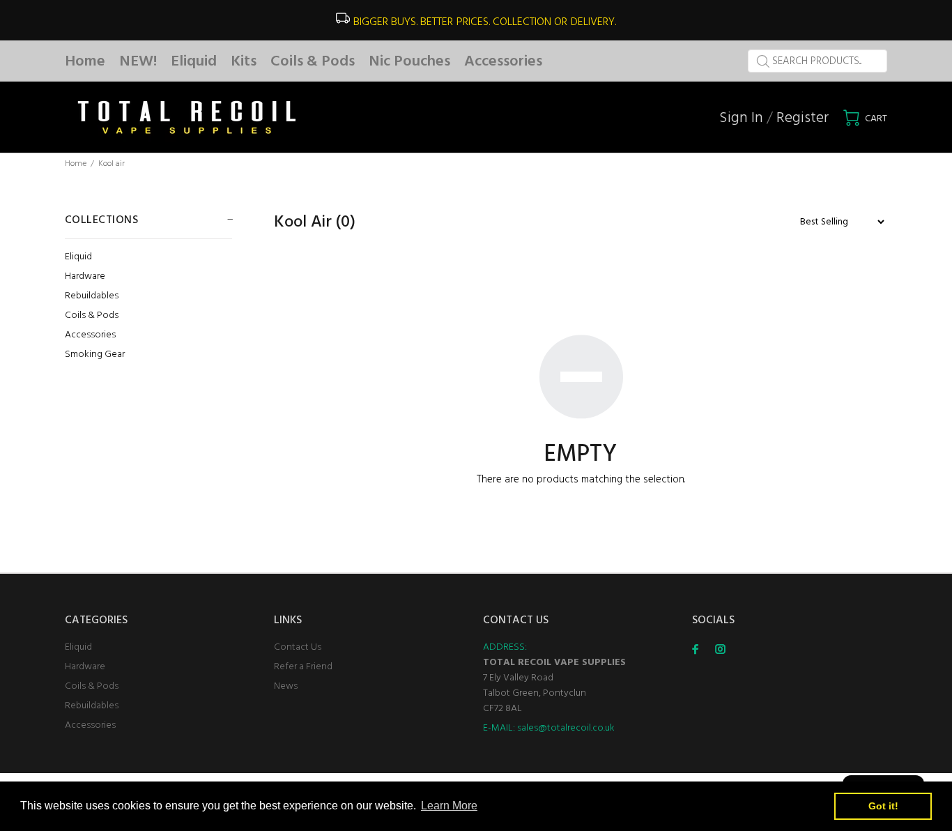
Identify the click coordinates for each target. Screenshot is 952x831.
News (286, 686)
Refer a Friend (303, 667)
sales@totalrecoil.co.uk (566, 728)
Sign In (741, 118)
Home (75, 164)
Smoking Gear (95, 353)
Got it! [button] (883, 805)
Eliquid (78, 257)
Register (802, 118)
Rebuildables (91, 296)
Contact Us (297, 647)
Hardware (85, 276)
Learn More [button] (449, 805)
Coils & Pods (91, 315)
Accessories (90, 335)
